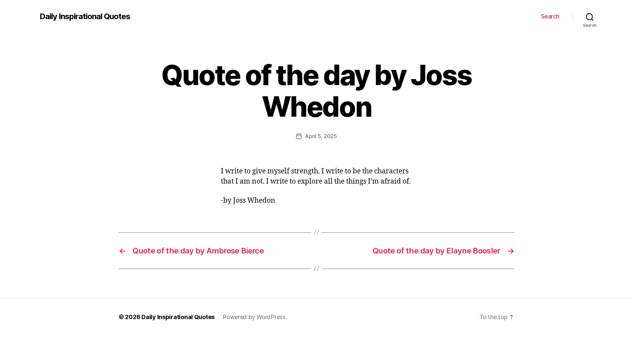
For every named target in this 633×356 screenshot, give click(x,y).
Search (550, 16)
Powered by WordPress (254, 316)
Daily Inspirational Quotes (85, 16)
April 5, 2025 (321, 136)
